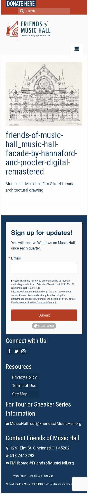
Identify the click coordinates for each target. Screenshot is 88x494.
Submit (44, 315)
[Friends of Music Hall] (44, 29)
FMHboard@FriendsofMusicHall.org (42, 463)
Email (16, 258)
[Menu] (76, 49)
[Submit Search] (21, 11)
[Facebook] (9, 351)
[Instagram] (23, 351)
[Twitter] (16, 351)
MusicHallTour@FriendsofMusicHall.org (45, 423)
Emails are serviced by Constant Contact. (34, 302)
